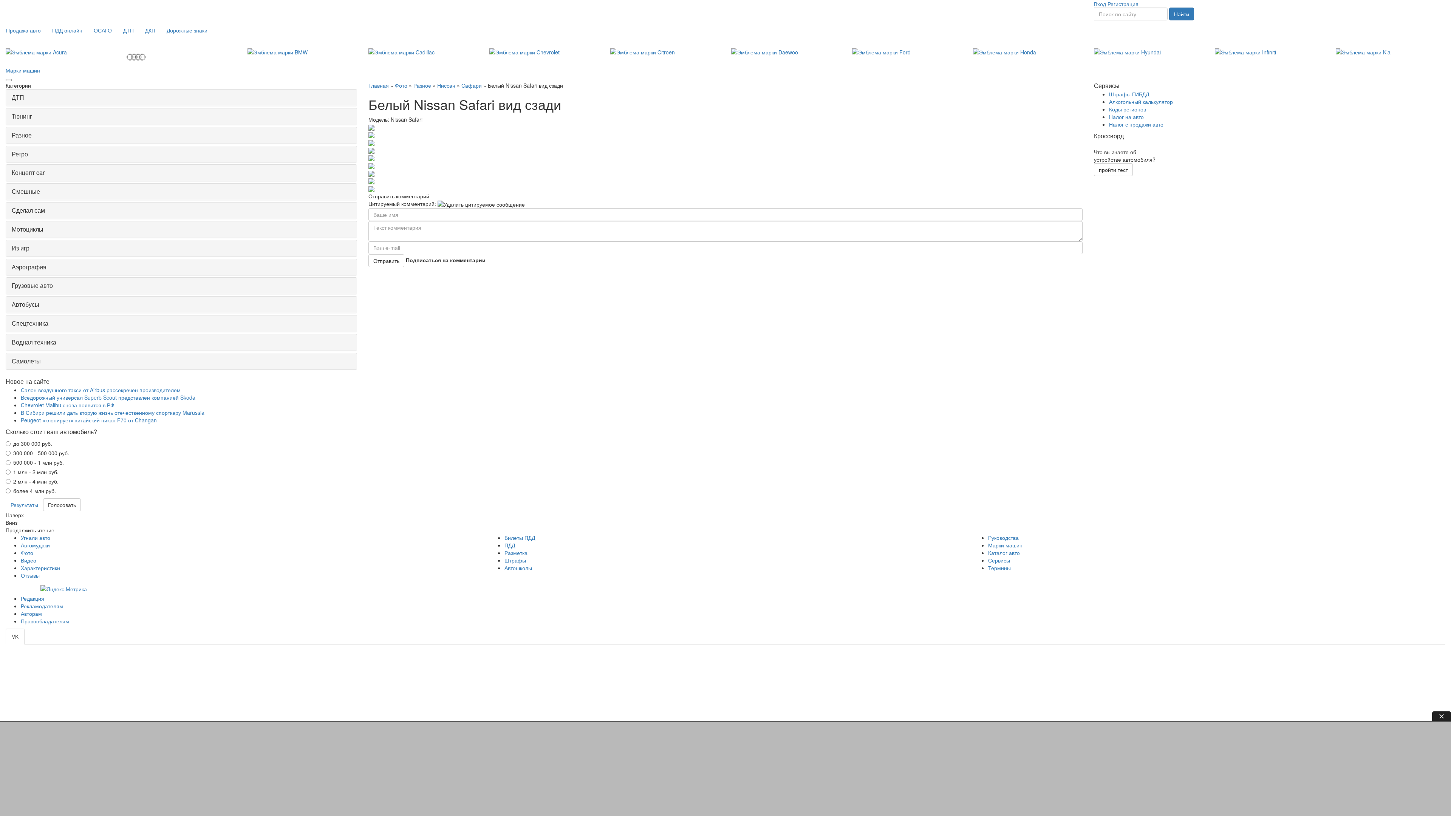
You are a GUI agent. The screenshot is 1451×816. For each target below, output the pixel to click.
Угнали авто (35, 537)
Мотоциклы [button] (27, 229)
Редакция (32, 598)
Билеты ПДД (519, 537)
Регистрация (1123, 4)
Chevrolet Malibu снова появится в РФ (67, 405)
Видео (28, 560)
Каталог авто (1004, 552)
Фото (401, 85)
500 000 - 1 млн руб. (38, 462)
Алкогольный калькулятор (1141, 101)
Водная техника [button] (34, 342)
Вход (1100, 4)
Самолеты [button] (26, 361)
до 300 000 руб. (32, 443)
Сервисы (999, 560)
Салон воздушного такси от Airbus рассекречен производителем (101, 390)
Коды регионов (1127, 109)
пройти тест (1113, 169)
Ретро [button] (20, 154)
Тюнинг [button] (22, 116)
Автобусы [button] (25, 304)
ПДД (509, 545)
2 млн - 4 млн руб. (36, 481)
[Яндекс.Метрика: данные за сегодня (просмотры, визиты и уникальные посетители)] (63, 589)
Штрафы (515, 560)
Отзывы (30, 575)
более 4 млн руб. (34, 491)
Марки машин (23, 70)
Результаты (24, 504)
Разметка (515, 552)
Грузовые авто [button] (32, 285)
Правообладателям (45, 621)
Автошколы (518, 568)
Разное (422, 85)
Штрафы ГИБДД (1129, 94)
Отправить (386, 260)
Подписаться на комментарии (446, 260)
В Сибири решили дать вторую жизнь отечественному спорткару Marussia (112, 412)
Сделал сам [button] (28, 210)
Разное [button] (22, 135)
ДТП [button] (18, 97)
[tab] (181, 98)
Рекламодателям (42, 606)
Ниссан (446, 85)
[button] (23, 30)
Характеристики (40, 568)
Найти (1181, 14)
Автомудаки (35, 545)
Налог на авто (1126, 117)
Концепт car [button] (28, 172)
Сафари (471, 85)
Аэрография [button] (29, 267)
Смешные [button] (26, 191)
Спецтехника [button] (30, 323)
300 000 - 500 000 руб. (41, 453)
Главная (378, 85)
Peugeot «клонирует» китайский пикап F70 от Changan (89, 420)
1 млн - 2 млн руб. (36, 472)
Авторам (31, 613)
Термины (999, 568)
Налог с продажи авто (1136, 124)
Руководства (1003, 537)
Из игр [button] (20, 248)
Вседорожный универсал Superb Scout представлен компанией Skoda (108, 397)
